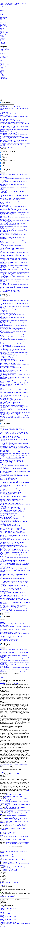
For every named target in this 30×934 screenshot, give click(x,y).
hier (28, 790)
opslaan (2, 105)
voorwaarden (12, 904)
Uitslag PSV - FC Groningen (9, 639)
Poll (2, 168)
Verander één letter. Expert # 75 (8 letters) (12, 542)
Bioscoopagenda (4, 34)
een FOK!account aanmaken (7, 896)
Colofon (2, 75)
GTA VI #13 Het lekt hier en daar (10, 492)
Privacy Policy (16, 923)
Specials (11, 4)
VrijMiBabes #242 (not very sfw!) (10, 403)
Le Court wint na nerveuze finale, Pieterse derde (13, 671)
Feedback (2, 77)
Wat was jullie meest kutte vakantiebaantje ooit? (14, 587)
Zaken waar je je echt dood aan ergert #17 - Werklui (15, 581)
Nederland (2, 15)
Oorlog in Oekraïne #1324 (8, 479)
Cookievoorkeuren (25, 923)
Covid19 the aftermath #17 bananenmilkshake (13, 432)
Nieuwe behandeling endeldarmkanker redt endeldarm (15, 143)
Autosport (2, 39)
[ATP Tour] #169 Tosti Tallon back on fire (12, 532)
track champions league (21, 764)
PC (1, 52)
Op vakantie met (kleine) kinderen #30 (11, 499)
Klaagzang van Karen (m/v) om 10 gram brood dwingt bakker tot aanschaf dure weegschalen (13, 135)
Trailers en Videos (4, 64)
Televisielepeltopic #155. (8, 513)
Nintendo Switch (4, 56)
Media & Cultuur (4, 32)
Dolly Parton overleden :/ (8, 444)
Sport (1, 35)
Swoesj (3, 177)
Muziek (2, 28)
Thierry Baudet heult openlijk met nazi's (11, 549)
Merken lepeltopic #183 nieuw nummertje (12, 516)
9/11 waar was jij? (6, 514)
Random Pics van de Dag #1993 (10, 133)
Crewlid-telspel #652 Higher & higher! (11, 527)
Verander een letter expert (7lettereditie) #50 (13, 529)
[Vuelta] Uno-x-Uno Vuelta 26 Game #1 (12, 437)
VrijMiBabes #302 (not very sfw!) (10, 416)
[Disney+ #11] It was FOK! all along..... (12, 606)
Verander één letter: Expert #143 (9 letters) (12, 560)
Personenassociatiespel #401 (9, 524)
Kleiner (3, 875)
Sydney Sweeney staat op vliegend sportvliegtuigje (14, 126)
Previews (7, 4)
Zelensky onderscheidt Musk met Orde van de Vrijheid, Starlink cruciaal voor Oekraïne (13, 199)
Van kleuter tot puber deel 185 (9, 507)
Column (3, 163)
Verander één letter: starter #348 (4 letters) (12, 510)
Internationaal (3, 17)
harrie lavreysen (12, 764)
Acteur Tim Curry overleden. (9, 478)
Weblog (5, 3)
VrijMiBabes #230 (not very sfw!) (10, 413)
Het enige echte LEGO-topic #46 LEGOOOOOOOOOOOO (10, 494)
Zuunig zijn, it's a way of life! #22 (10, 503)
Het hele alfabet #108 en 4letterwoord (11, 528)
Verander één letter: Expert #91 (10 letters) (12, 562)
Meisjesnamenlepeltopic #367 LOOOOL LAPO (14, 525)
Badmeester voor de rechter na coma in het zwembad (15, 447)
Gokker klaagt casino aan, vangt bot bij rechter (13, 258)
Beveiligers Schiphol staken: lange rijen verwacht (14, 284)
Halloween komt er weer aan (9, 502)
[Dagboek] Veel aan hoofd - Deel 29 (11, 442)
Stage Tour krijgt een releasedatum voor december (14, 210)
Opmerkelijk (3, 24)
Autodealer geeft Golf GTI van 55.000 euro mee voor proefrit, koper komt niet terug (14, 253)
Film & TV (2, 60)
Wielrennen (3, 42)
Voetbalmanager (4, 47)
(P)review (4, 165)
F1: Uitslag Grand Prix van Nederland (11, 144)
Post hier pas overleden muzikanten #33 (11, 460)
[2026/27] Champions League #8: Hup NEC (13, 481)
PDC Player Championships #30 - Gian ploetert (14, 595)
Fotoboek (2, 71)
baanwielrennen (4, 764)
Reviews (2, 4)
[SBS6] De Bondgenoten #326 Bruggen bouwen (14, 451)
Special (3, 166)
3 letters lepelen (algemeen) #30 (9, 517)
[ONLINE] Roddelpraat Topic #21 (11, 500)
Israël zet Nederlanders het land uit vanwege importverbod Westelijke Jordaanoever (12, 224)
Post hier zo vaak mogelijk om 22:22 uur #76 (13, 568)
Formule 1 (2, 38)
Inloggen (2, 6)
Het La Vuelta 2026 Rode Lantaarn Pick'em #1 (13, 535)
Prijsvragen (2, 73)
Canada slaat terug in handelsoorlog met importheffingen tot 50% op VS (11, 246)
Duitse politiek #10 (7, 567)
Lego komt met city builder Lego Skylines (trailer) (14, 116)
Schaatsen (2, 43)
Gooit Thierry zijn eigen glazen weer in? (12, 395)
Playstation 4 (3, 53)
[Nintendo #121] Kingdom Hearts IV (11, 545)
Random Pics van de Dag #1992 (10, 141)
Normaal (4, 873)
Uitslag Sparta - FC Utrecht (8, 640)
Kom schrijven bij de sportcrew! (18, 773)
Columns (23, 3)
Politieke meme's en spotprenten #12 (11, 588)
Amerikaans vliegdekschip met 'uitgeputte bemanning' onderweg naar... (12, 579)
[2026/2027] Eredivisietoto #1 (9, 436)
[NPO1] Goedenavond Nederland (10, 534)
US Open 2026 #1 (6, 536)
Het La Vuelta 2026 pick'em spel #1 (11, 428)
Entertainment (3, 25)
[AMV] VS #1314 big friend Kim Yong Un (13, 605)
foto (1, 888)
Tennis (1, 41)
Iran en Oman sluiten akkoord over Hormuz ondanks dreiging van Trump (13, 816)
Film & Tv (4, 157)
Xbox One (2, 54)
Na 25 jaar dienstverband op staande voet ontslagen (14, 563)
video (1, 765)
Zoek (9, 3)
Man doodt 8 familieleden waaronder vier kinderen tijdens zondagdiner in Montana (14, 118)
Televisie (2, 31)
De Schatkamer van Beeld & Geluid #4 (12, 457)
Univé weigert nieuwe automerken (10, 458)
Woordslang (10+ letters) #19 (9, 518)
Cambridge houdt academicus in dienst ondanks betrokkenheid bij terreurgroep (13, 182)
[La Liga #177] (6, 538)
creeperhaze (3, 885)
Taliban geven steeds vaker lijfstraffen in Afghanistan (15, 268)
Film (1, 29)
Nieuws (19, 3)
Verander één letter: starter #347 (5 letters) (12, 509)
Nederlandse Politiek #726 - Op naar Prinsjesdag (14, 443)
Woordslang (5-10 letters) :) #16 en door (11, 511)
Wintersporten (3, 45)
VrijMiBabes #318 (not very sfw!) (10, 132)
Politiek (2, 20)
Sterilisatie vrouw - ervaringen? (9, 596)
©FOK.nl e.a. (3, 926)
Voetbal (2, 36)
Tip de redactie (3, 78)
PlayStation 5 (3, 59)
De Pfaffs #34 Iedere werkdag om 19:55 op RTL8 (14, 550)
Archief (15, 4)
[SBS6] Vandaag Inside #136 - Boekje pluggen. (14, 446)
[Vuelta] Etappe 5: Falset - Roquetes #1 (11, 573)
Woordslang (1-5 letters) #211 (9, 520)
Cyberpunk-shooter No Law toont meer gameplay (14, 190)
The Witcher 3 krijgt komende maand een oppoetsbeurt (15, 229)
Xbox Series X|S (4, 57)
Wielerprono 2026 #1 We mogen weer (11, 598)
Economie (2, 18)
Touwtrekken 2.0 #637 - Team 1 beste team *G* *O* (15, 531)
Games (1, 50)
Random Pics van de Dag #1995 (10, 106)
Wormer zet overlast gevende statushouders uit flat (14, 127)
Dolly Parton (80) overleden (9, 474)
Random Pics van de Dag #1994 (10, 120)
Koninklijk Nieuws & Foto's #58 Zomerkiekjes (13, 574)
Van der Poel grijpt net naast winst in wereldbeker (13, 637)
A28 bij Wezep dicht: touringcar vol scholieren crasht (14, 140)
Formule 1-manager (5, 49)
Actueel (2, 14)
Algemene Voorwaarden (6, 923)
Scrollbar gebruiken (6, 102)
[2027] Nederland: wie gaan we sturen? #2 (12, 585)
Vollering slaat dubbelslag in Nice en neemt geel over (14, 667)
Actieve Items (13, 3)
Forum (1, 3)
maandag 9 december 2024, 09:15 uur (9, 882)
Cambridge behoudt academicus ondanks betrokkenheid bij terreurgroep (12, 430)
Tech (1, 21)
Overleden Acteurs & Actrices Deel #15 (12, 461)
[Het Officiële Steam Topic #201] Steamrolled (13, 543)
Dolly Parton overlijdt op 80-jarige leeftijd (12, 122)
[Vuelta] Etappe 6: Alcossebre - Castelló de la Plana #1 (15, 456)
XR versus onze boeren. (8, 373)
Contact (2, 74)
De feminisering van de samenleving (11, 490)
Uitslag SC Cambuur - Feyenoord (10, 632)
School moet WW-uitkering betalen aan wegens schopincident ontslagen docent (13, 260)
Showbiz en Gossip (4, 22)
